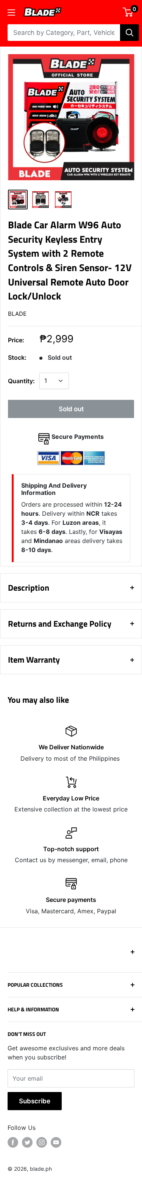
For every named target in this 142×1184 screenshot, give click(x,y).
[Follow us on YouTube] (56, 1142)
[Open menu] (11, 12)
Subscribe (34, 1101)
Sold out (71, 409)
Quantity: (21, 381)
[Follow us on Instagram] (41, 1142)
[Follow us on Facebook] (13, 1142)
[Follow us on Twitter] (27, 1142)
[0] (128, 12)
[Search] (129, 32)
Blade (17, 313)
